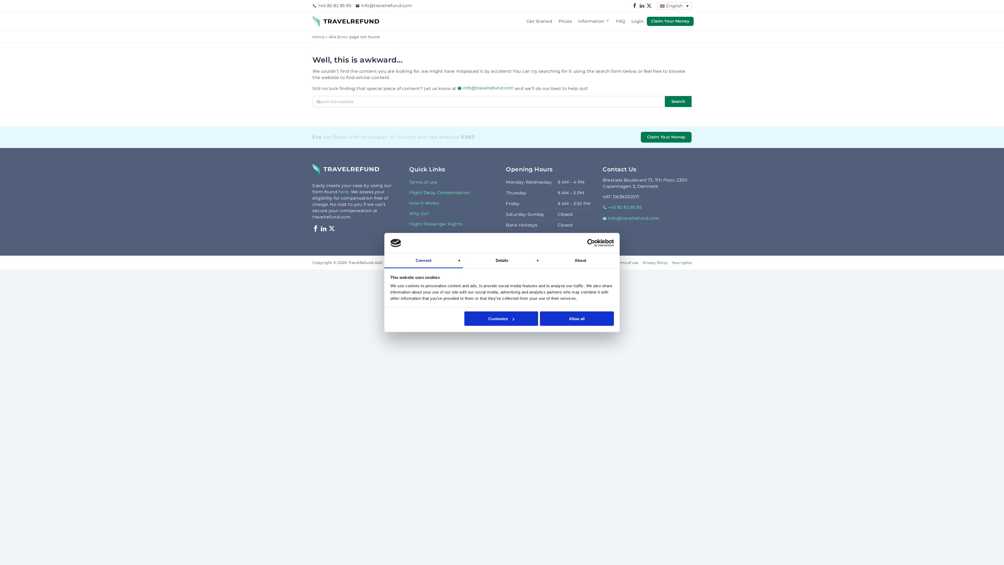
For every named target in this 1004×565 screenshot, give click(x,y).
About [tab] (580, 260)
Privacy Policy (655, 263)
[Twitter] (649, 6)
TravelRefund (327, 18)
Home (318, 37)
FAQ (620, 21)
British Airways (385, 144)
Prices (565, 21)
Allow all (577, 319)
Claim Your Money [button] (670, 21)
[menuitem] (674, 6)
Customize (498, 319)
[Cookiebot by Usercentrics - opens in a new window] (591, 243)
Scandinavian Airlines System (397, 144)
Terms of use (423, 182)
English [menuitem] (674, 5)
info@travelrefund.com (386, 5)
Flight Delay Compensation (439, 192)
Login (637, 21)
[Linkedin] (642, 6)
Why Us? (419, 213)
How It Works (424, 203)
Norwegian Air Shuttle (388, 137)
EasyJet (380, 144)
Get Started (539, 21)
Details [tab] (502, 260)
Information (591, 21)
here (344, 191)
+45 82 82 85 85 (334, 5)
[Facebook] (634, 6)
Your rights (682, 263)
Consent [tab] (423, 260)
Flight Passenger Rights (436, 224)
